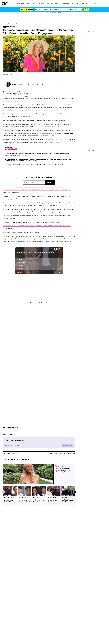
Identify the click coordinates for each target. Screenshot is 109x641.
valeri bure (17, 24)
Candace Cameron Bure (16, 98)
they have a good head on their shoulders (49, 236)
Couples (10, 24)
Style (35, 3)
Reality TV (20, 3)
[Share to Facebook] (9, 92)
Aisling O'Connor (17, 84)
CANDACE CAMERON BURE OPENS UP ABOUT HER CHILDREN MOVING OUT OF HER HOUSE (34, 120)
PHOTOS (49, 3)
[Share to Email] (26, 92)
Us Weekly (44, 107)
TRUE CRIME (65, 3)
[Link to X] (99, 3)
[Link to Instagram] (95, 3)
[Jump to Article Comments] (4, 92)
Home (5, 24)
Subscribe (84, 3)
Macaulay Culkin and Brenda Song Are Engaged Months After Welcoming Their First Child (35, 165)
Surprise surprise (25, 212)
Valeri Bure (26, 124)
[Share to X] (15, 92)
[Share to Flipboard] (20, 92)
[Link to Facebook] (91, 3)
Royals (41, 3)
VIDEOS (56, 3)
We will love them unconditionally (15, 107)
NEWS (28, 3)
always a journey (9, 126)
